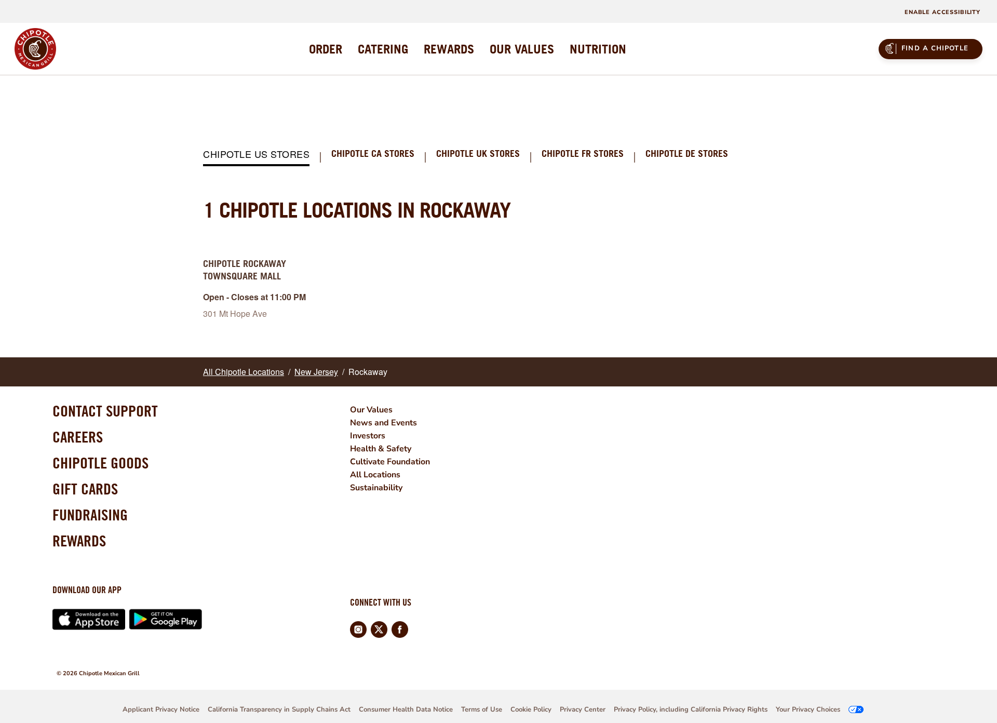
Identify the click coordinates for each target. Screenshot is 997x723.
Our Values (371, 410)
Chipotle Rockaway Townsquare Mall (244, 270)
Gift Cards (85, 489)
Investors (367, 435)
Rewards (79, 540)
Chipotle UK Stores (478, 154)
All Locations (375, 474)
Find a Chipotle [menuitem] (934, 48)
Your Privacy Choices (808, 709)
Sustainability (376, 487)
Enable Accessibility (942, 12)
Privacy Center (582, 709)
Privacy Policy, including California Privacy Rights (690, 709)
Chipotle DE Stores (686, 154)
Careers (77, 437)
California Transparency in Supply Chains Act (279, 709)
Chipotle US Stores (256, 154)
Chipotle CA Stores (372, 154)
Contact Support (105, 411)
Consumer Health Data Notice (406, 709)
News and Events (383, 423)
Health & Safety (380, 448)
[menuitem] (325, 48)
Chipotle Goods (100, 463)
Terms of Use (481, 709)
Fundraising (90, 515)
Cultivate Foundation (390, 461)
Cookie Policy (530, 709)
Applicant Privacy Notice (161, 709)
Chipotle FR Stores (583, 154)
